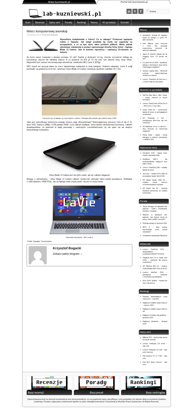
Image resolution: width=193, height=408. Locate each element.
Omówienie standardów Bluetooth (155, 235)
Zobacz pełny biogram (66, 253)
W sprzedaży (109, 22)
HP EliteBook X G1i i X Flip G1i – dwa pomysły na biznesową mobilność (155, 129)
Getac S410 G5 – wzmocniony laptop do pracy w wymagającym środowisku (155, 112)
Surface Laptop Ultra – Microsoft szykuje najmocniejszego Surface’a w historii (155, 73)
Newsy (94, 22)
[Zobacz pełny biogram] (81, 254)
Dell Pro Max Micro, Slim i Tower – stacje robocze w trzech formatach (155, 97)
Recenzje (39, 22)
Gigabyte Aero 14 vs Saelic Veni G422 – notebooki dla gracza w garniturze (155, 260)
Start (27, 22)
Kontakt (125, 22)
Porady (68, 22)
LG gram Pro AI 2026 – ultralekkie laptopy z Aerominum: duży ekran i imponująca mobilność (155, 65)
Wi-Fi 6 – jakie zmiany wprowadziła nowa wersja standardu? (155, 229)
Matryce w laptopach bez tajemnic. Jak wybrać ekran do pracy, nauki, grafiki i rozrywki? (155, 217)
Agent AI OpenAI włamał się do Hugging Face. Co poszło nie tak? (155, 56)
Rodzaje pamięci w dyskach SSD (155, 223)
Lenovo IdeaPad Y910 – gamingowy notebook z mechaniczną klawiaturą (155, 274)
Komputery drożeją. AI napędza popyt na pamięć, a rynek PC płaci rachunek (155, 37)
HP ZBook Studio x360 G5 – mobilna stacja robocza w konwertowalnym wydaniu (155, 182)
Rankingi (81, 22)
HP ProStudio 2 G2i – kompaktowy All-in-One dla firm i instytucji (155, 120)
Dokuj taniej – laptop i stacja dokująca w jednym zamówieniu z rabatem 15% (155, 137)
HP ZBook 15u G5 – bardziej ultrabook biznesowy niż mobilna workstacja (155, 190)
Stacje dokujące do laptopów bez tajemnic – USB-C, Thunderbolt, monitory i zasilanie (155, 209)
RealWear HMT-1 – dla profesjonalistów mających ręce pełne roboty (155, 161)
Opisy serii (54, 22)
